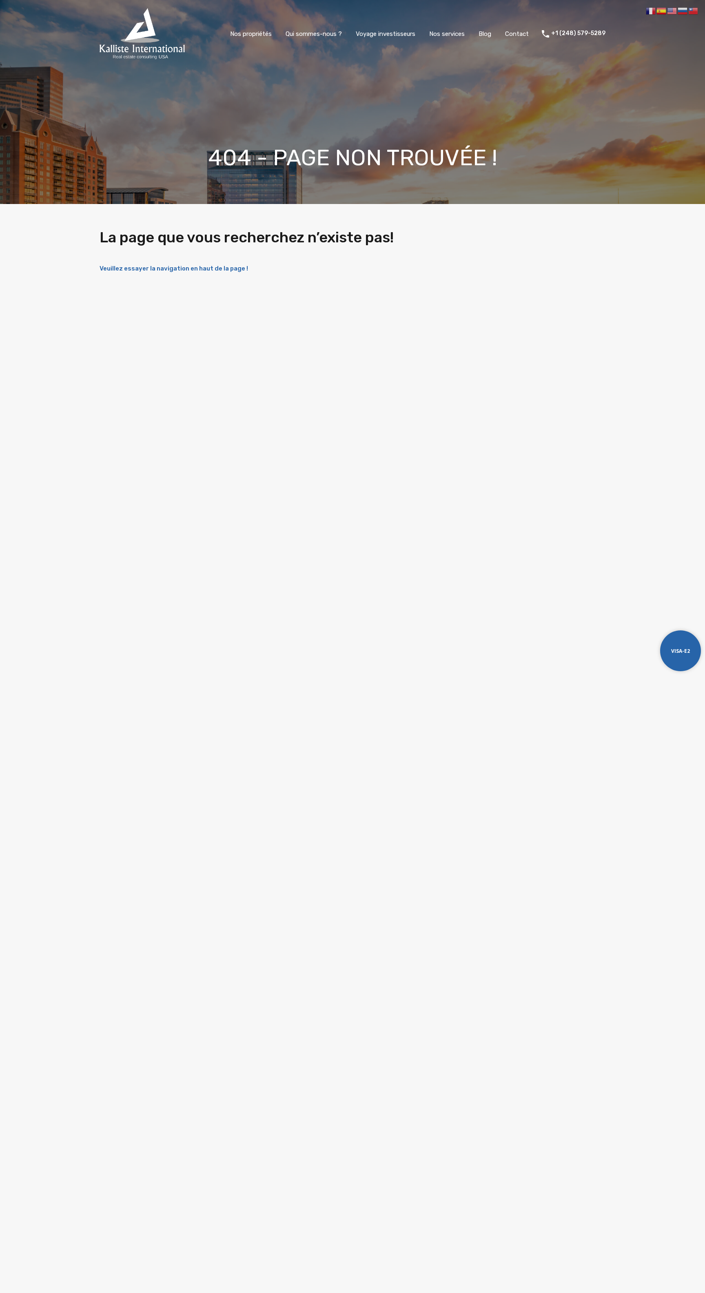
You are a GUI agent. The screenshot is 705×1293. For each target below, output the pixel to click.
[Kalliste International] (142, 55)
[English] (672, 10)
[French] (651, 10)
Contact (517, 34)
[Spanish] (661, 10)
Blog (485, 34)
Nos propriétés (251, 34)
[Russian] (683, 10)
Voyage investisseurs (385, 34)
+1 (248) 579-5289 (578, 33)
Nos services (447, 34)
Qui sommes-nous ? (314, 34)
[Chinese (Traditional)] (693, 10)
